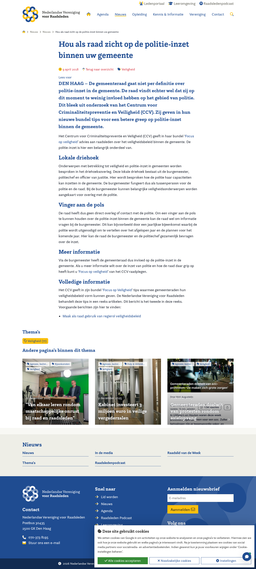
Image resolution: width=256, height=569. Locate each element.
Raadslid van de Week (184, 452)
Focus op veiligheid (93, 271)
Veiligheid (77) (37, 341)
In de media (104, 452)
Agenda (103, 14)
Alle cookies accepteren (124, 561)
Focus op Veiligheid (117, 290)
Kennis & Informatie (168, 14)
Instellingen (227, 561)
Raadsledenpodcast (110, 462)
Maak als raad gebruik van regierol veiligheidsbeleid (102, 316)
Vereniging (197, 14)
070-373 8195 (38, 537)
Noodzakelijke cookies (175, 561)
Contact (218, 14)
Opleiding (139, 14)
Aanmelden (181, 509)
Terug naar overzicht (99, 69)
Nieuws (120, 14)
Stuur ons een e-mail (44, 543)
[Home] (51, 14)
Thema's (28, 462)
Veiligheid (128, 69)
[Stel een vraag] (246, 556)
